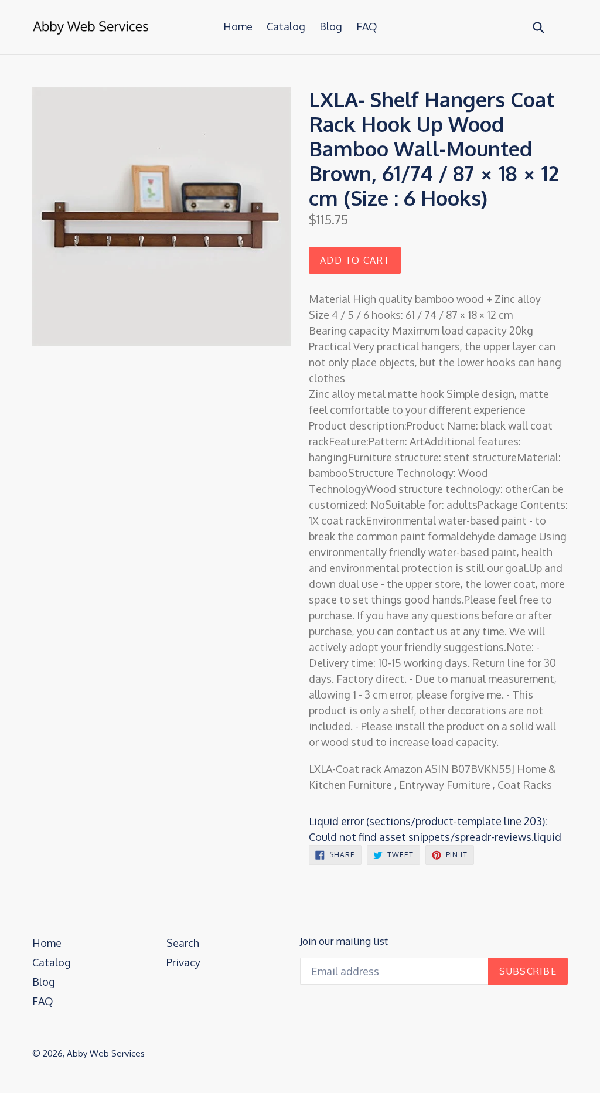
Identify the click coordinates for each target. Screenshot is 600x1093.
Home (238, 26)
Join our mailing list (344, 941)
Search (182, 943)
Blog (330, 26)
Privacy (183, 962)
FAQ (366, 26)
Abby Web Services (106, 1053)
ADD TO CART (355, 260)
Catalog (286, 26)
